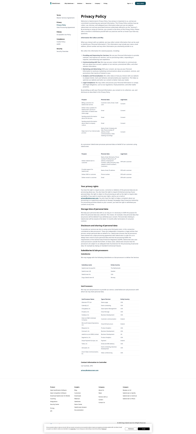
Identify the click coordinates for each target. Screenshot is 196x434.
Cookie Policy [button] (73, 428)
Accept (143, 428)
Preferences (131, 428)
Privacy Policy (61, 25)
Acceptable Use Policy (64, 34)
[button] (70, 3)
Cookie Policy (61, 42)
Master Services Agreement (65, 18)
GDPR (58, 44)
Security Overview (62, 51)
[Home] (55, 3)
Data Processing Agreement (66, 27)
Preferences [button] (104, 428)
